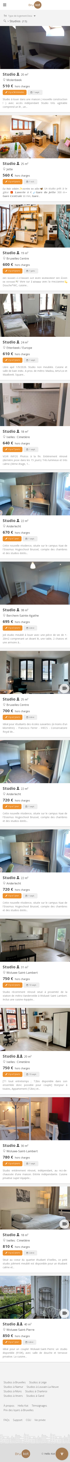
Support (17, 1420)
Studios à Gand (35, 1395)
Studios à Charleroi (36, 1391)
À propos (9, 1405)
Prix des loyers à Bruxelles (19, 1410)
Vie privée (40, 1420)
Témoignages (39, 1405)
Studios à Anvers (13, 1395)
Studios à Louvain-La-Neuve (43, 1387)
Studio (9, 74)
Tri (18, 15)
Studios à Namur (13, 1387)
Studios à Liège (38, 1382)
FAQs (7, 1420)
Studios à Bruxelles (15, 1382)
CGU (28, 1420)
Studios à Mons (13, 1391)
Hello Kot (23, 1405)
